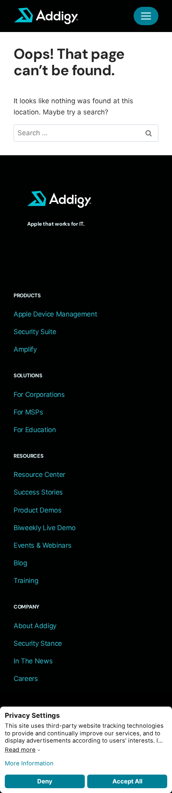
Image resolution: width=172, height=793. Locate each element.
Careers (26, 679)
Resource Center (39, 475)
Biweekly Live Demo (45, 528)
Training (26, 581)
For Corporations (39, 394)
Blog (20, 563)
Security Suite (35, 332)
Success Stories (38, 492)
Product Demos (38, 510)
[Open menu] (146, 16)
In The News (33, 661)
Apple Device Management (55, 314)
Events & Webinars (42, 545)
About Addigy (35, 626)
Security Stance (38, 643)
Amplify (25, 349)
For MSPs (28, 412)
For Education (35, 430)
